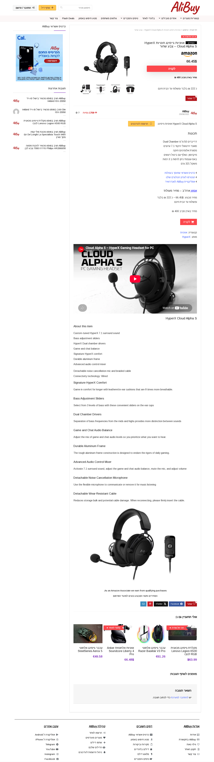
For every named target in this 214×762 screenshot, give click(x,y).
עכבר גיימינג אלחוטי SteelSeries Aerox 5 (90, 649)
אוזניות (183, 232)
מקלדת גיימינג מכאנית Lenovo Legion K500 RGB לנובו (184, 651)
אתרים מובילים (168, 18)
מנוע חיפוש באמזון (87, 18)
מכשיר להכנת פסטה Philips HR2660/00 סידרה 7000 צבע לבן (45, 147)
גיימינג (185, 30)
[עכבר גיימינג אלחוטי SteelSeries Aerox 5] (87, 626)
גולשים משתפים (109, 18)
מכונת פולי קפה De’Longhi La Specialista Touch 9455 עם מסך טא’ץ (45, 134)
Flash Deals (68, 18)
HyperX (186, 237)
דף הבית (193, 30)
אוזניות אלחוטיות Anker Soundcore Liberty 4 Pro (120, 651)
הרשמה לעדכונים (140, 123)
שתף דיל (45, 7)
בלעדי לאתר (148, 18)
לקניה (171, 68)
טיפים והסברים (130, 18)
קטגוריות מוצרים (191, 18)
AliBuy (185, 111)
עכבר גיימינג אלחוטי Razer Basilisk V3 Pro (151, 649)
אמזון (194, 190)
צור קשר (54, 18)
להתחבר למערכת (179, 697)
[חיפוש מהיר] (61, 7)
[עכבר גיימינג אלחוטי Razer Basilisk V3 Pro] (150, 626)
